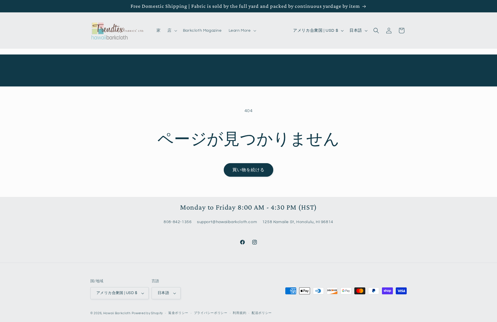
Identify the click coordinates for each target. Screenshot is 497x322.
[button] (171, 31)
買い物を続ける (248, 170)
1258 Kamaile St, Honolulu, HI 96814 (297, 222)
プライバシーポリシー (211, 313)
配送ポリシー (262, 313)
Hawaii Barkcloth (117, 313)
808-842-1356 (178, 222)
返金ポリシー (178, 313)
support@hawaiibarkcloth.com (227, 222)
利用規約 (239, 313)
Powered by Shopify (147, 313)
